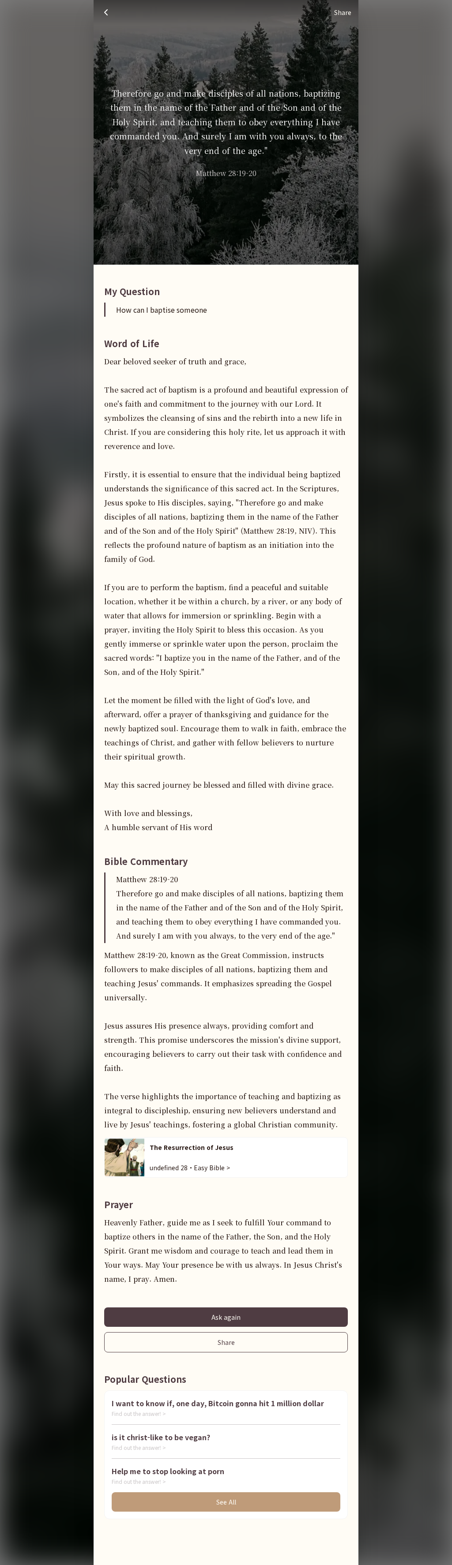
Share (226, 1342)
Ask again (226, 1317)
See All (226, 1502)
